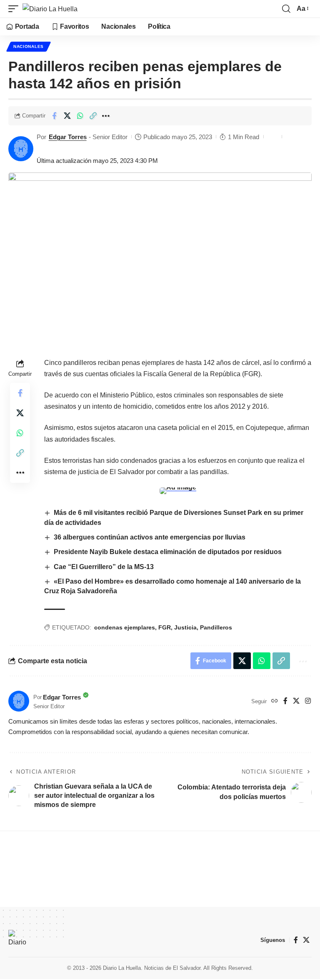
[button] (15, 9)
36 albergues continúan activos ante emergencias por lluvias (149, 537)
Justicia (185, 627)
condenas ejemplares (124, 627)
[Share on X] (67, 115)
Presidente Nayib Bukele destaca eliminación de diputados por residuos (168, 551)
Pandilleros (216, 627)
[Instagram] (308, 701)
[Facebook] (285, 701)
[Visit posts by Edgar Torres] (20, 148)
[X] (296, 701)
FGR (164, 627)
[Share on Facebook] (54, 115)
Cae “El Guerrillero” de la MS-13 (104, 566)
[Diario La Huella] (50, 9)
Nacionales (28, 46)
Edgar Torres (68, 136)
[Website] (274, 701)
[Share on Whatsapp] (80, 115)
